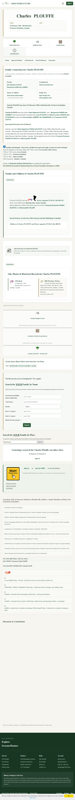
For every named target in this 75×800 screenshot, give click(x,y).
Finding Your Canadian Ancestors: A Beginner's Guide (21, 539)
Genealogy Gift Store (64, 767)
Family (7, 60)
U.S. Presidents (25, 767)
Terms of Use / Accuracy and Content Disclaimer (15, 793)
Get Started (42, 759)
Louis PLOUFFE (41, 115)
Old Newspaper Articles (27, 759)
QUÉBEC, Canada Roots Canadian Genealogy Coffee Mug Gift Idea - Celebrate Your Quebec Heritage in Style (36, 609)
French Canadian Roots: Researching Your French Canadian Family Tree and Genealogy (31, 512)
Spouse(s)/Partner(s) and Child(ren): (18, 124)
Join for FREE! (40, 468)
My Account (61, 759)
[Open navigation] (63, 3)
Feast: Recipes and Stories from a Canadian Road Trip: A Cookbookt (25, 553)
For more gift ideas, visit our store (15, 559)
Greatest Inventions (26, 762)
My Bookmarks (62, 762)
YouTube (66, 793)
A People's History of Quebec (13, 507)
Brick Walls (42, 762)
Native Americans (25, 764)
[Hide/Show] (10, 180)
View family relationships (15, 95)
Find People (5, 759)
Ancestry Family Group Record (37, 336)
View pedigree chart (45, 98)
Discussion (52, 60)
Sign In (70, 3)
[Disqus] (37, 646)
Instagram (59, 793)
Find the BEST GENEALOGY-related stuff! (17, 566)
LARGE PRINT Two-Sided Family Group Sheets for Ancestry (37, 343)
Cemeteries (5, 764)
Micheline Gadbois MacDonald (20, 163)
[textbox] (24, 442)
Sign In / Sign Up (63, 764)
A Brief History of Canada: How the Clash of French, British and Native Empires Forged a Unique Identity (37, 543)
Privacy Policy (33, 793)
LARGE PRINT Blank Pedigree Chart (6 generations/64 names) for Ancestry (37, 325)
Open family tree (44, 95)
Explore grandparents (46, 85)
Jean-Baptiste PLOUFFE (14, 85)
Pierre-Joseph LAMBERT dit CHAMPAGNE (36, 117)
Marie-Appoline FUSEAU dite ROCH (29, 129)
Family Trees (5, 767)
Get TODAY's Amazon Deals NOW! (15, 561)
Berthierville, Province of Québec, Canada (23, 366)
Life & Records (29, 60)
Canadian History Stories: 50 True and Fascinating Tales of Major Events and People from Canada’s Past (36, 548)
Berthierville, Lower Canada (36, 203)
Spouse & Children (16, 60)
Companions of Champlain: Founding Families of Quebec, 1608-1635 (25, 529)
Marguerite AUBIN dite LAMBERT (17, 87)
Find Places (5, 762)
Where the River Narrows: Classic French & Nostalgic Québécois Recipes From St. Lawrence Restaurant (36, 534)
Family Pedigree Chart (37, 318)
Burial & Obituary (41, 60)
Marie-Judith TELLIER (28, 138)
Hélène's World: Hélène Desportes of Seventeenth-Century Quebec (25, 517)
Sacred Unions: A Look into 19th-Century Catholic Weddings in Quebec (35, 218)
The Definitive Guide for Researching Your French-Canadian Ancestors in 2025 (31, 166)
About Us (42, 764)
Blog (72, 793)
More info (33, 798)
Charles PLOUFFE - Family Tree (37, 354)
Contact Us (42, 767)
